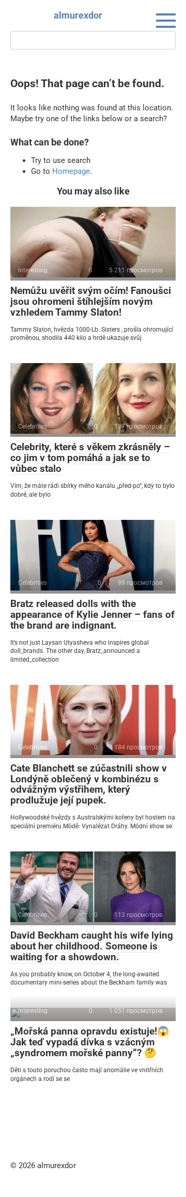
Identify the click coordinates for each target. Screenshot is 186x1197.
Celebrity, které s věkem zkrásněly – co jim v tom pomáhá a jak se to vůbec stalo (90, 457)
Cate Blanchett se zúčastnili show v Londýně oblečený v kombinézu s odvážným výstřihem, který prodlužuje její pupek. (88, 784)
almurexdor (78, 15)
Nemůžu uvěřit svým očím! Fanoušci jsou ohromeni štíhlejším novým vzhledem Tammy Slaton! (90, 301)
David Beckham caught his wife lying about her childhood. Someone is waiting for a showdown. (91, 946)
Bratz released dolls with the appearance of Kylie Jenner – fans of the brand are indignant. (92, 614)
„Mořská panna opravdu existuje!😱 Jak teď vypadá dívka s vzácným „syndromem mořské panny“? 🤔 (89, 1042)
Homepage (71, 171)
